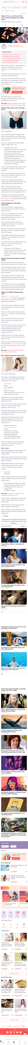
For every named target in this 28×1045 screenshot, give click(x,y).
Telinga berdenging (9, 427)
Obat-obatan (12, 10)
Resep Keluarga (5, 1015)
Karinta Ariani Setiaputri (19, 46)
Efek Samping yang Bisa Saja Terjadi (10, 62)
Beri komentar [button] (16, 858)
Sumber (6, 516)
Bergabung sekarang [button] (17, 92)
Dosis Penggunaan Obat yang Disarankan (11, 56)
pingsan (8, 313)
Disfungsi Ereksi (5, 846)
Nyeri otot (7, 389)
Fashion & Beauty (18, 1015)
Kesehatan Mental (16, 7)
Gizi (10, 7)
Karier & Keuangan (6, 995)
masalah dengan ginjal (16, 343)
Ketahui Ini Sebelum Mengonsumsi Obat (11, 60)
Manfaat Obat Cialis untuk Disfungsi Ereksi (11, 54)
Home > (2, 10)
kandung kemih (7, 198)
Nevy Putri (17, 45)
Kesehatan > (7, 10)
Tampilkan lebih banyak (14, 973)
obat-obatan (13, 846)
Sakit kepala (7, 383)
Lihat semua (23, 888)
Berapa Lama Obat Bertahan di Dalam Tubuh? (12, 58)
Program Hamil (18, 995)
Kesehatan (4, 7)
